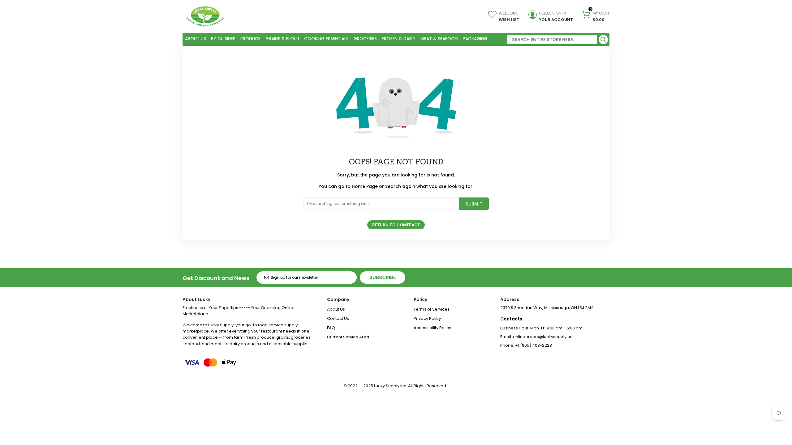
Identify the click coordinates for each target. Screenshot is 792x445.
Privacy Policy (427, 318)
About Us (336, 309)
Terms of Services (432, 309)
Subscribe (382, 277)
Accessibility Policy (432, 328)
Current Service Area (348, 337)
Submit (474, 204)
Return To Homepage (396, 225)
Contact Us (338, 318)
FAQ (331, 328)
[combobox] (552, 39)
